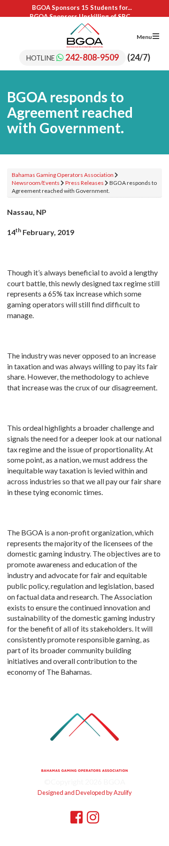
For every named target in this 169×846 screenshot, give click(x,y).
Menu (145, 36)
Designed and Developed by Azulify (85, 792)
